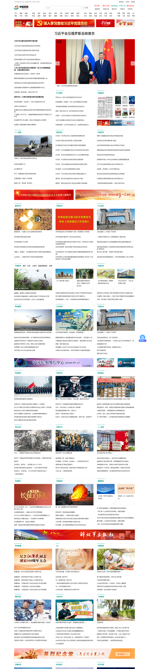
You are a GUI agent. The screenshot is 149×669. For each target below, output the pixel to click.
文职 (105, 13)
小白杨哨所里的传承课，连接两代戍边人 (109, 347)
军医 (123, 13)
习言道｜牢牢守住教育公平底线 (105, 497)
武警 (77, 13)
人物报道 (101, 596)
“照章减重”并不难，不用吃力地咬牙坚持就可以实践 (112, 464)
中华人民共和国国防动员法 (22, 628)
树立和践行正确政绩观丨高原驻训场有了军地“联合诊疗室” (31, 296)
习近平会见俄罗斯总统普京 (74, 33)
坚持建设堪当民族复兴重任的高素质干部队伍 (28, 417)
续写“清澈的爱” (101, 350)
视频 (39, 16)
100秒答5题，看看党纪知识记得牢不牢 (67, 590)
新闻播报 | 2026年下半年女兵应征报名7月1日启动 (71, 347)
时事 (26, 16)
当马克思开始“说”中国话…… (105, 453)
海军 (55, 13)
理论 (15, 16)
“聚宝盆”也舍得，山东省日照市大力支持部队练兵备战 (30, 640)
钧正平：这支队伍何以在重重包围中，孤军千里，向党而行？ (74, 417)
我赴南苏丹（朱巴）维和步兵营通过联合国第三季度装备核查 (115, 407)
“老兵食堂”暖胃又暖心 (103, 580)
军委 (33, 13)
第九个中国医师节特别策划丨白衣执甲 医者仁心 (111, 637)
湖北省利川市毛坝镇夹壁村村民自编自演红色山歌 (29, 637)
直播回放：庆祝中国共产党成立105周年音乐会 (28, 580)
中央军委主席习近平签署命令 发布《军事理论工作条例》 (73, 232)
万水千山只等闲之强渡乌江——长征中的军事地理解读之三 (32, 515)
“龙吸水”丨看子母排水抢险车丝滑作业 (25, 158)
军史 (110, 13)
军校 (33, 16)
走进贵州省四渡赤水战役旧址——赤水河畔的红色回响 (30, 468)
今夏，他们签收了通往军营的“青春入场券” (110, 299)
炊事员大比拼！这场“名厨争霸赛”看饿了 (109, 572)
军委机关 (59, 206)
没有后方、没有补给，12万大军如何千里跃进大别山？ (30, 471)
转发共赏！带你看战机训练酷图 (65, 512)
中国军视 (130, 9)
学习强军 (59, 93)
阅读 (90, 16)
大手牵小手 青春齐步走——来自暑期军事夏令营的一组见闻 (32, 622)
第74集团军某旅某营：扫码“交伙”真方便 (109, 577)
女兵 (85, 13)
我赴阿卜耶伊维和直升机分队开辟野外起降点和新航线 (113, 404)
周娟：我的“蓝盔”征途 (62, 344)
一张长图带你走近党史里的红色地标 (108, 515)
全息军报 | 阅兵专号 (62, 577)
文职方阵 (59, 596)
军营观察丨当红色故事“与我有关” (107, 590)
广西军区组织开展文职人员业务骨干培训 (68, 634)
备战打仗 (18, 206)
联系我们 (121, 2)
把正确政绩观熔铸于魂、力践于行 (66, 410)
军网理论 (18, 373)
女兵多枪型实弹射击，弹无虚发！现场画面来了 (70, 332)
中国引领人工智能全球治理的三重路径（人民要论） (30, 404)
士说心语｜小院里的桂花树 (64, 471)
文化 (85, 16)
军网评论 (59, 373)
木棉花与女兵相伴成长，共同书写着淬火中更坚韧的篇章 (73, 350)
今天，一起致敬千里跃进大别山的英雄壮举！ (28, 453)
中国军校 (101, 266)
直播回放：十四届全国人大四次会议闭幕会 (27, 586)
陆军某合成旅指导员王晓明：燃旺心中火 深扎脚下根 (113, 628)
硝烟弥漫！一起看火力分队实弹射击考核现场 (28, 232)
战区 (39, 13)
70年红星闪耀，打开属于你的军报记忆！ (68, 572)
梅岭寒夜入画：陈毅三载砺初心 (65, 458)
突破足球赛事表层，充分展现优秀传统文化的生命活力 (113, 471)
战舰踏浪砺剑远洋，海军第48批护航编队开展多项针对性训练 (33, 332)
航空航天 (59, 664)
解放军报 (98, 6)
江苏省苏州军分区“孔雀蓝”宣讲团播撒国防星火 (70, 631)
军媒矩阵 (101, 93)
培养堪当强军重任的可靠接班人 (23, 399)
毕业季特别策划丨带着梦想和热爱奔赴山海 (105, 282)
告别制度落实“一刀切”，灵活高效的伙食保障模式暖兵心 (73, 299)
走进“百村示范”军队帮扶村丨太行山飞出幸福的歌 (29, 299)
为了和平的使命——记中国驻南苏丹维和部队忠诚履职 (113, 417)
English (128, 2)
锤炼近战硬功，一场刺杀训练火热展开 (67, 515)
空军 (61, 13)
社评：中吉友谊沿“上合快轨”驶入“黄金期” (68, 407)
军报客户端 (106, 9)
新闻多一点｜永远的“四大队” (126, 497)
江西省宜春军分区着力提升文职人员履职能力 (69, 628)
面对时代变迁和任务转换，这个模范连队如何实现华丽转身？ (32, 337)
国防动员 (18, 596)
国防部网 (97, 9)
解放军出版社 (131, 6)
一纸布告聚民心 (19, 474)
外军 (105, 16)
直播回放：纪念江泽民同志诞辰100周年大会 (27, 572)
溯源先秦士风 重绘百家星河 (64, 464)
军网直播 (18, 546)
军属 (118, 13)
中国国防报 (114, 6)
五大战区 (101, 206)
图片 (50, 16)
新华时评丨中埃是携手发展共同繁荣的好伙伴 (69, 404)
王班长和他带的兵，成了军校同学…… (108, 337)
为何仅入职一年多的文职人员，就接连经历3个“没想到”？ (73, 637)
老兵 (110, 16)
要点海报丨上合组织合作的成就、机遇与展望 (111, 521)
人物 (123, 16)
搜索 (86, 7)
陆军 (50, 13)
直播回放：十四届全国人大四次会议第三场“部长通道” (30, 583)
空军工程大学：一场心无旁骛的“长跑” (125, 282)
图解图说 (101, 481)
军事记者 (122, 6)
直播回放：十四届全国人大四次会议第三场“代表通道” (30, 590)
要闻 (21, 13)
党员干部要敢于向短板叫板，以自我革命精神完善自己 (30, 414)
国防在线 (114, 9)
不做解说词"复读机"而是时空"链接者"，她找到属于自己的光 (74, 341)
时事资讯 (101, 132)
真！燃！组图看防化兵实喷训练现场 (67, 507)
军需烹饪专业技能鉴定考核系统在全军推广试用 (111, 586)
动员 (100, 13)
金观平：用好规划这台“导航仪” (65, 414)
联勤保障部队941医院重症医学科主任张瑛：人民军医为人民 (74, 337)
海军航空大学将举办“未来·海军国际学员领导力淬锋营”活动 (115, 293)
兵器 (95, 16)
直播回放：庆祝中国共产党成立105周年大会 (27, 577)
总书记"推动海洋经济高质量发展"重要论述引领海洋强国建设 (115, 518)
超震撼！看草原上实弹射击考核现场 (25, 293)
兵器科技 (18, 664)
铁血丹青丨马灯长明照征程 (64, 453)
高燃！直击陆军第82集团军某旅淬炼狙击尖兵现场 (29, 525)
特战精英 (18, 306)
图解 (55, 16)
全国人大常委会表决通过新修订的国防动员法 (28, 631)
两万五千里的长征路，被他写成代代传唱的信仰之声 (71, 468)
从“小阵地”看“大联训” (62, 281)
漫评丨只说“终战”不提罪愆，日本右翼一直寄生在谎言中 (73, 399)
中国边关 (101, 306)
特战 (77, 16)
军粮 (118, 16)
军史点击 (18, 427)
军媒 (128, 13)
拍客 (61, 16)
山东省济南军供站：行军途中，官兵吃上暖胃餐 (111, 583)
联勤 (72, 13)
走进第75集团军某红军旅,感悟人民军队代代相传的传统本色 (74, 293)
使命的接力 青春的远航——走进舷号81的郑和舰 (29, 519)
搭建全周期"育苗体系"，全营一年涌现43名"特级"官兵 (84, 283)
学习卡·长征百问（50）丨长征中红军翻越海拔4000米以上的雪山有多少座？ (32, 508)
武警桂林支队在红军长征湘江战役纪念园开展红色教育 (72, 519)
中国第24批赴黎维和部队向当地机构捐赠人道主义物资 (113, 399)
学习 (15, 13)
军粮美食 (101, 546)
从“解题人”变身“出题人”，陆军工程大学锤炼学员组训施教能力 (116, 296)
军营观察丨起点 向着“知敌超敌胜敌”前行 (26, 347)
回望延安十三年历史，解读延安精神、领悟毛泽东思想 (113, 468)
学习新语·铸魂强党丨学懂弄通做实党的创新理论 (111, 508)
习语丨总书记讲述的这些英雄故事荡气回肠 (110, 524)
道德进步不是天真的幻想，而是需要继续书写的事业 (113, 461)
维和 (90, 13)
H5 (133, 13)
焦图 (26, 13)
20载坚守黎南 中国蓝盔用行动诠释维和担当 (111, 410)
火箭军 (67, 13)
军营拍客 (59, 481)
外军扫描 (101, 664)
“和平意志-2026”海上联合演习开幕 (24, 350)
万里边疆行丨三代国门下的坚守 (106, 232)
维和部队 (101, 373)
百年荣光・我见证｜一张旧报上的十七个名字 (28, 464)
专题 (133, 16)
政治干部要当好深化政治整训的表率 (25, 420)
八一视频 (18, 132)
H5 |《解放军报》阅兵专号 (64, 580)
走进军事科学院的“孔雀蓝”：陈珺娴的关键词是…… (71, 622)
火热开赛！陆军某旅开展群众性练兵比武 (68, 522)
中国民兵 (122, 9)
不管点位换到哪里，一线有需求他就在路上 (110, 640)
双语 (128, 16)
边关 (95, 13)
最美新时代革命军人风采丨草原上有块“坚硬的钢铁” (29, 344)
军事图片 (18, 481)
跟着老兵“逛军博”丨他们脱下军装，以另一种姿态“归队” (113, 634)
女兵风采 (59, 306)
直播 (44, 16)
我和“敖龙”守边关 (102, 353)
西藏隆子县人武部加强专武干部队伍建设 (26, 634)
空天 (100, 16)
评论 (21, 16)
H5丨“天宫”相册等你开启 (63, 586)
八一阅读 (101, 427)
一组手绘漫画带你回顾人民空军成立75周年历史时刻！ (72, 583)
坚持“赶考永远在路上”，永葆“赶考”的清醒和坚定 (111, 458)
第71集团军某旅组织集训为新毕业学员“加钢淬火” (71, 296)
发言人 (67, 16)
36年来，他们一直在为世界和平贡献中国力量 (111, 414)
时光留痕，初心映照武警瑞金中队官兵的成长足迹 (71, 525)
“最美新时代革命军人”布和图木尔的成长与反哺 (28, 341)
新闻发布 (59, 132)
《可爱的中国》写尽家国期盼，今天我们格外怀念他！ (113, 631)
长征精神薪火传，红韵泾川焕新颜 (24, 522)
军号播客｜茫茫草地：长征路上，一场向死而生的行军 (72, 461)
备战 (44, 13)
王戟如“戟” (100, 622)
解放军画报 (106, 6)
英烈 (72, 16)
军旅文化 (59, 427)
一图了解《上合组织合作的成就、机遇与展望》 (111, 511)
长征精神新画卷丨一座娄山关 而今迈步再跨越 (28, 512)
